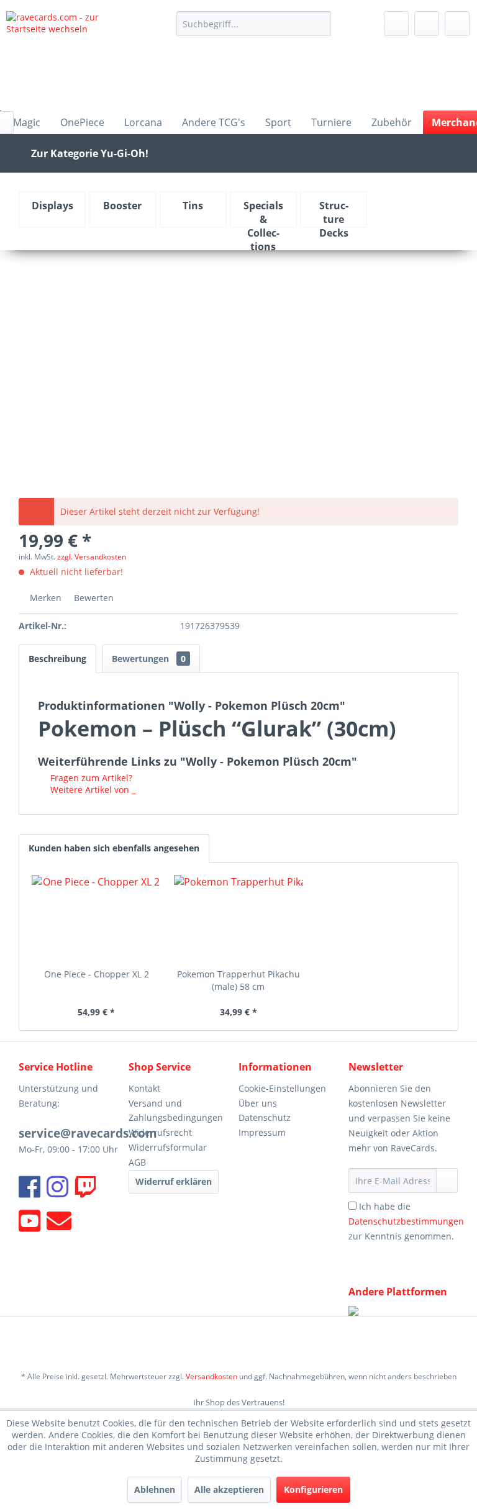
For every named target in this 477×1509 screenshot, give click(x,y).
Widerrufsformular (168, 1147)
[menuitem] (254, 23)
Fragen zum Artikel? (90, 778)
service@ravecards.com (88, 1133)
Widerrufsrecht (160, 1132)
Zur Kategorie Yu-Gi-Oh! (89, 153)
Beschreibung (57, 658)
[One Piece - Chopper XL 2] (96, 918)
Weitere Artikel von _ (91, 789)
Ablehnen (154, 1489)
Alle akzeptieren (229, 1489)
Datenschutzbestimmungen (406, 1221)
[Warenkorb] (457, 23)
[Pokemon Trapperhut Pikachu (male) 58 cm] (239, 918)
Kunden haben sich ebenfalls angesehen (114, 848)
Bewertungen (149, 658)
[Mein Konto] (426, 23)
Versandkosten (211, 1376)
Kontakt (144, 1088)
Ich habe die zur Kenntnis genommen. (406, 1221)
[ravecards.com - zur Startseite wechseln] (72, 57)
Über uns (257, 1103)
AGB (137, 1162)
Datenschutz (264, 1117)
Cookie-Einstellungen (282, 1088)
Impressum (262, 1132)
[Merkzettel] (396, 23)
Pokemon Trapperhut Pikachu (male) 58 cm (238, 980)
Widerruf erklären (173, 1181)
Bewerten (92, 598)
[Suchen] (319, 23)
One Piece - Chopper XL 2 (96, 974)
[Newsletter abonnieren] (447, 1180)
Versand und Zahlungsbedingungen (176, 1110)
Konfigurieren (313, 1489)
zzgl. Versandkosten (91, 556)
